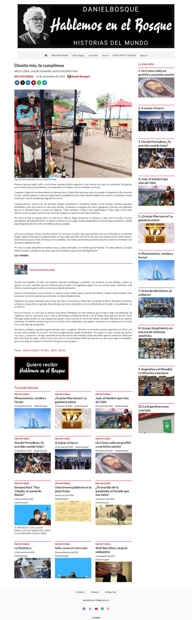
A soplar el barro (66, 442)
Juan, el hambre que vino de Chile (153, 181)
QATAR (61, 350)
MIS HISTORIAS (60, 55)
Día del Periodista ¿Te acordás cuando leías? (29, 444)
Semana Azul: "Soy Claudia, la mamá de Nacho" (27, 491)
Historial (95, 592)
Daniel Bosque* (80, 76)
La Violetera (22, 548)
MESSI (54, 350)
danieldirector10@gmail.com (96, 600)
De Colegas (78, 55)
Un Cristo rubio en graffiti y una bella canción (113, 444)
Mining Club (110, 592)
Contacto (80, 592)
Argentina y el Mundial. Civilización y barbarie (155, 371)
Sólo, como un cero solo (71, 548)
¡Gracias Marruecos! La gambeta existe (71, 400)
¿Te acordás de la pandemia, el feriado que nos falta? (112, 491)
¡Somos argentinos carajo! (42, 269)
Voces (105, 55)
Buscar (143, 55)
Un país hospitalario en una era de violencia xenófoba (155, 331)
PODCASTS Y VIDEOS (124, 55)
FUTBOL (45, 350)
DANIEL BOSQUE (31, 350)
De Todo (93, 55)
